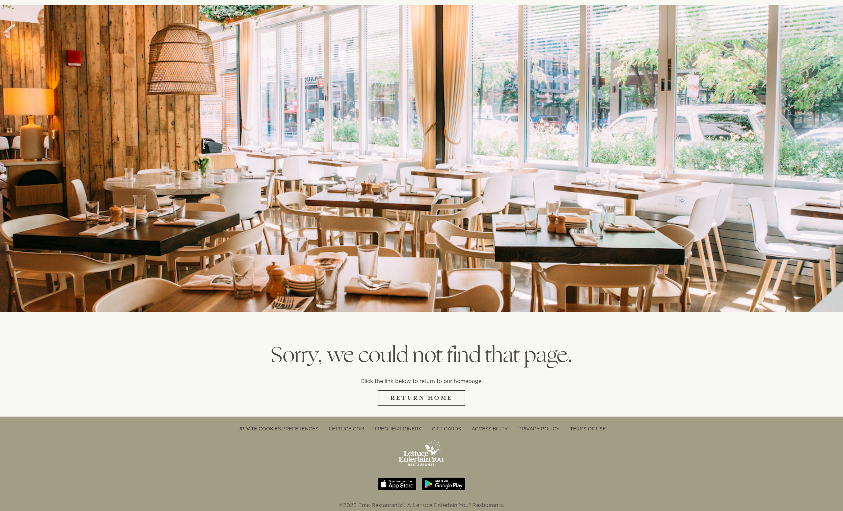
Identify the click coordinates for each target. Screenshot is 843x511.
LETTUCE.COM (346, 428)
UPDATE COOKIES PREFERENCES (277, 428)
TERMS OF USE (588, 428)
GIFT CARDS (446, 428)
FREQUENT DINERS (398, 428)
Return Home (421, 398)
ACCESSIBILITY (490, 428)
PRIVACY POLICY (538, 428)
